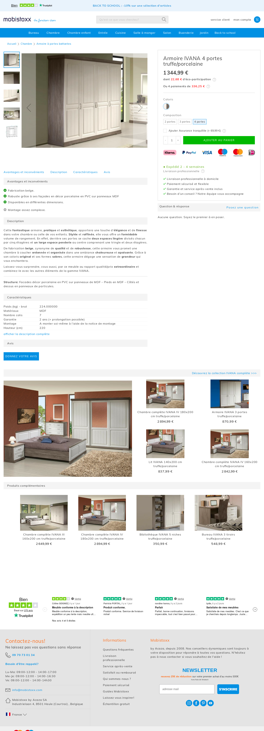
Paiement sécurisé (116, 685)
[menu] (132, 33)
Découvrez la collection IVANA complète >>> (224, 373)
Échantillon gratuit (116, 704)
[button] (29, 108)
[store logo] (30, 19)
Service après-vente (117, 666)
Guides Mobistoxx (116, 691)
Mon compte (242, 19)
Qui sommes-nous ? (117, 679)
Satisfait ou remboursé (119, 672)
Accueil (11, 43)
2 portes (170, 121)
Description (58, 172)
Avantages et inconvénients (24, 172)
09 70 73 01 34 (23, 654)
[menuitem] (34, 33)
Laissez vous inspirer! (118, 697)
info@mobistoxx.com (27, 690)
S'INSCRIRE (228, 689)
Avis (107, 172)
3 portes (185, 121)
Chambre (26, 43)
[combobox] (132, 19)
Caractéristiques (85, 172)
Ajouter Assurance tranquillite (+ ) (195, 130)
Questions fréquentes (118, 649)
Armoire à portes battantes (53, 43)
